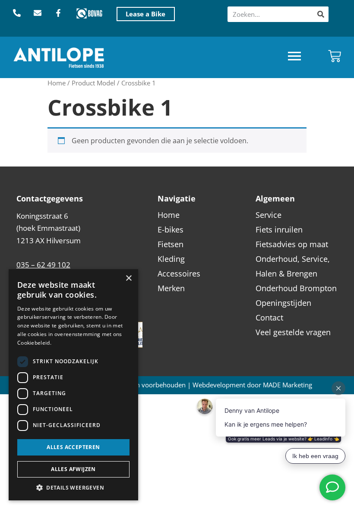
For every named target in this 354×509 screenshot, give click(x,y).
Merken (171, 288)
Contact (269, 317)
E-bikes (170, 229)
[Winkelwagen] (334, 56)
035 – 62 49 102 (43, 265)
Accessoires (179, 273)
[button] (294, 57)
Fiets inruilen (279, 229)
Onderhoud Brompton (296, 288)
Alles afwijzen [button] (73, 469)
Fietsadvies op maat (292, 244)
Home (56, 83)
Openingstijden (283, 303)
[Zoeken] (321, 14)
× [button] (128, 278)
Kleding (171, 259)
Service (268, 215)
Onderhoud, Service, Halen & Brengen (293, 266)
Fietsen (170, 244)
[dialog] (73, 384)
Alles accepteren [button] (73, 447)
